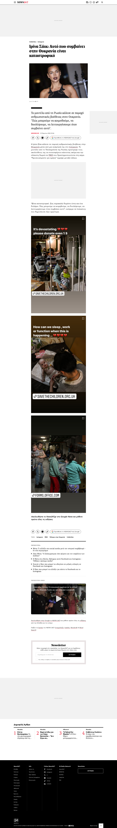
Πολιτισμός (17, 782)
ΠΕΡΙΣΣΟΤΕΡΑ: (35, 545)
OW (60, 780)
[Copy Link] (47, 138)
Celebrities (32, 42)
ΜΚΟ (51, 155)
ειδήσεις (49, 519)
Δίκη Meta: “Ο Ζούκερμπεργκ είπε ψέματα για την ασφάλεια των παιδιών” (59, 555)
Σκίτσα (15, 802)
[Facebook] (33, 138)
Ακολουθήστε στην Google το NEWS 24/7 (45, 620)
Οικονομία (16, 780)
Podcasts (16, 804)
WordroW (74, 627)
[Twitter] (38, 138)
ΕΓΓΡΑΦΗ (91, 771)
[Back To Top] (101, 825)
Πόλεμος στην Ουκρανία (57, 537)
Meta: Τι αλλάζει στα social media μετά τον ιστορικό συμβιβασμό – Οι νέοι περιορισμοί (59, 549)
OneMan (61, 774)
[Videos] (90, 2)
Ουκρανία (35, 147)
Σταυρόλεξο (59, 627)
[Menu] (15, 2)
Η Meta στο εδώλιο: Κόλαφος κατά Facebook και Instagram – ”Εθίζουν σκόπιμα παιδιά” (57, 560)
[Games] (97, 2)
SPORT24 (61, 772)
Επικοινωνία (32, 780)
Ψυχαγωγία (17, 785)
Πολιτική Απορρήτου (34, 777)
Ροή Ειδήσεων (17, 796)
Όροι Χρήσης (32, 774)
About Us (31, 769)
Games (40, 627)
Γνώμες (16, 777)
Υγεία (15, 791)
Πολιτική (16, 772)
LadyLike (61, 777)
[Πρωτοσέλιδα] (87, 2)
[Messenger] (42, 138)
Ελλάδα (16, 769)
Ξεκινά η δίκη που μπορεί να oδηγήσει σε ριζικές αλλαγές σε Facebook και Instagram (57, 565)
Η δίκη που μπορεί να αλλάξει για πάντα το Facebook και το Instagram (56, 570)
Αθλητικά (16, 788)
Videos (15, 807)
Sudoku (67, 627)
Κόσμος (16, 774)
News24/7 (61, 769)
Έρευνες (16, 793)
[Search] (102, 2)
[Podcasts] (94, 2)
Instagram (41, 42)
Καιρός (15, 799)
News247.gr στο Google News (59, 517)
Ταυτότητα (32, 772)
